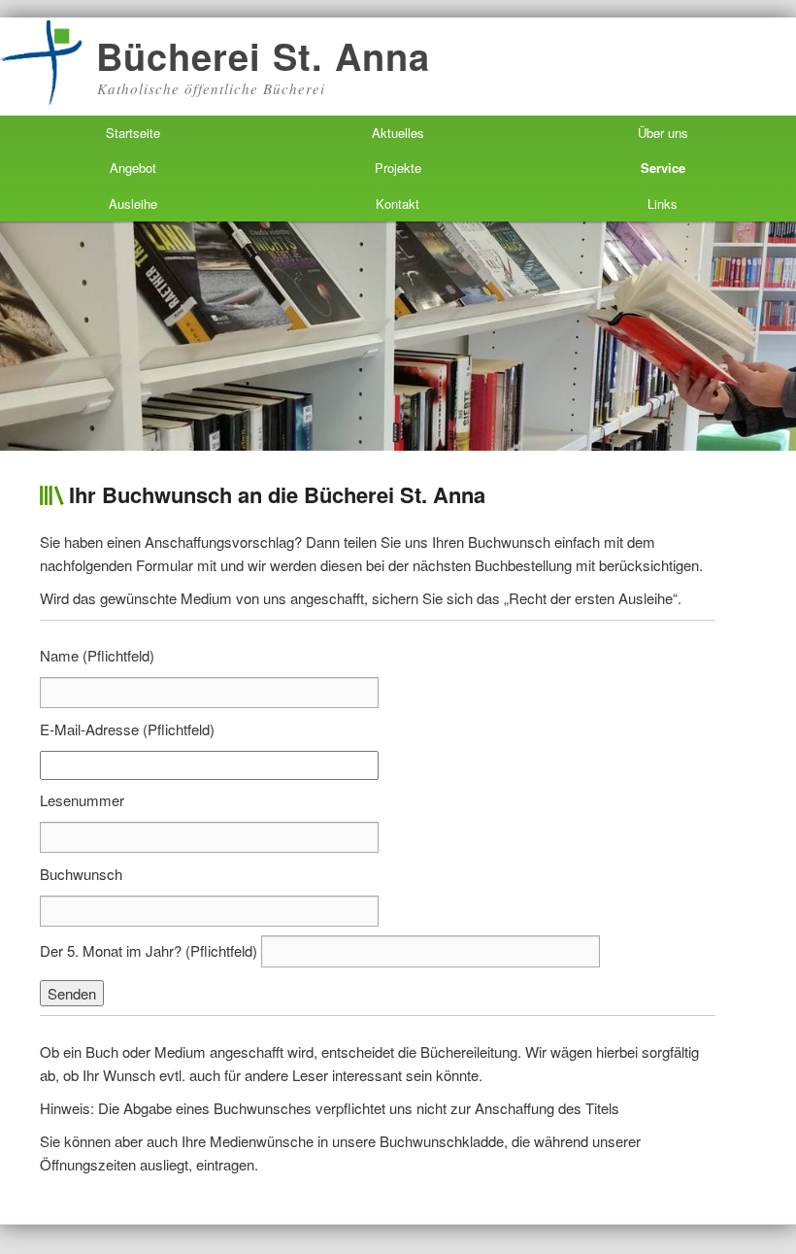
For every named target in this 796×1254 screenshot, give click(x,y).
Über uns (663, 132)
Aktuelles (398, 132)
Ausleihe (133, 203)
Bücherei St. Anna (263, 56)
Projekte (398, 167)
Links (662, 203)
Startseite (133, 132)
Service (663, 167)
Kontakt (397, 203)
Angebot (133, 167)
